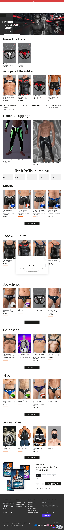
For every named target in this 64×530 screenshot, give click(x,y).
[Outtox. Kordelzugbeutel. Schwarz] (39, 436)
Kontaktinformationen (18, 525)
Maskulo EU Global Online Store (12, 522)
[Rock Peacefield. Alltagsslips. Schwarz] (54, 389)
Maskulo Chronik (32, 508)
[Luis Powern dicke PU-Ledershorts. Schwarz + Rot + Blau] (54, 85)
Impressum (11, 525)
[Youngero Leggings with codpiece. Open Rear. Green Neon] (17, 139)
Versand (6, 525)
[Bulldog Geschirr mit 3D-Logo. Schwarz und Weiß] (9, 85)
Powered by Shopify (6, 523)
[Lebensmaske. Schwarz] (54, 436)
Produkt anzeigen (14, 93)
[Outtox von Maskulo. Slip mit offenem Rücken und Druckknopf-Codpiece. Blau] (39, 389)
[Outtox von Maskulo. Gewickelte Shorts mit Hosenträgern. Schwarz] (39, 199)
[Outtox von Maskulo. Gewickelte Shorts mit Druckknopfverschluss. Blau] (54, 199)
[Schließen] (45, 258)
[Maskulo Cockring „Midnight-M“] (9, 436)
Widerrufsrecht (14, 523)
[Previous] (1, 15)
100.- (49, 476)
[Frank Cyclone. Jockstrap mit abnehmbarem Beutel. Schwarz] (54, 298)
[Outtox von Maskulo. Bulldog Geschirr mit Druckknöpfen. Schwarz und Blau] (39, 343)
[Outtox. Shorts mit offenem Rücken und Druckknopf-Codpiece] (24, 199)
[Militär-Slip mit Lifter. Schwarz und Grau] (24, 389)
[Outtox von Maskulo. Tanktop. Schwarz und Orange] (54, 249)
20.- (38, 479)
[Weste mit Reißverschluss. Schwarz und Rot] (24, 85)
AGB (29, 523)
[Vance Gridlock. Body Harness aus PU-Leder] (54, 343)
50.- (54, 476)
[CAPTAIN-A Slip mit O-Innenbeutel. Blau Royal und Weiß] (9, 389)
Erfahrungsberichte (33, 512)
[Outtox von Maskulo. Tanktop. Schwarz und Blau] (39, 249)
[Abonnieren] (60, 502)
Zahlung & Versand (20, 502)
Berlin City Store (8, 512)
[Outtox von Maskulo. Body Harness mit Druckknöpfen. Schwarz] (24, 343)
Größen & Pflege (20, 504)
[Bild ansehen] (38, 24)
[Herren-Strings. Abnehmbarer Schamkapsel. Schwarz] (9, 298)
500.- (39, 476)
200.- (44, 476)
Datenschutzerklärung (22, 523)
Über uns (30, 506)
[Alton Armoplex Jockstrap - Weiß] (9, 53)
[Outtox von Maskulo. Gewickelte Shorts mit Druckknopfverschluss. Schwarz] (9, 199)
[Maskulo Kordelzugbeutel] (24, 436)
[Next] (4, 15)
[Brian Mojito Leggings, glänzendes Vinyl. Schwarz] (47, 141)
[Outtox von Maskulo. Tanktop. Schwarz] (9, 249)
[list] (32, 107)
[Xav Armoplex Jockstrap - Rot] (24, 53)
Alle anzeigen (32, 223)
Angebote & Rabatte (21, 506)
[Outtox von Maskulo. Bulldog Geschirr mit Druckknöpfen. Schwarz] (9, 343)
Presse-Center (32, 510)
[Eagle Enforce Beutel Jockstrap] (24, 298)
